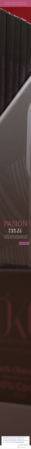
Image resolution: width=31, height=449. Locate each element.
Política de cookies (19, 442)
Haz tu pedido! (24, 243)
